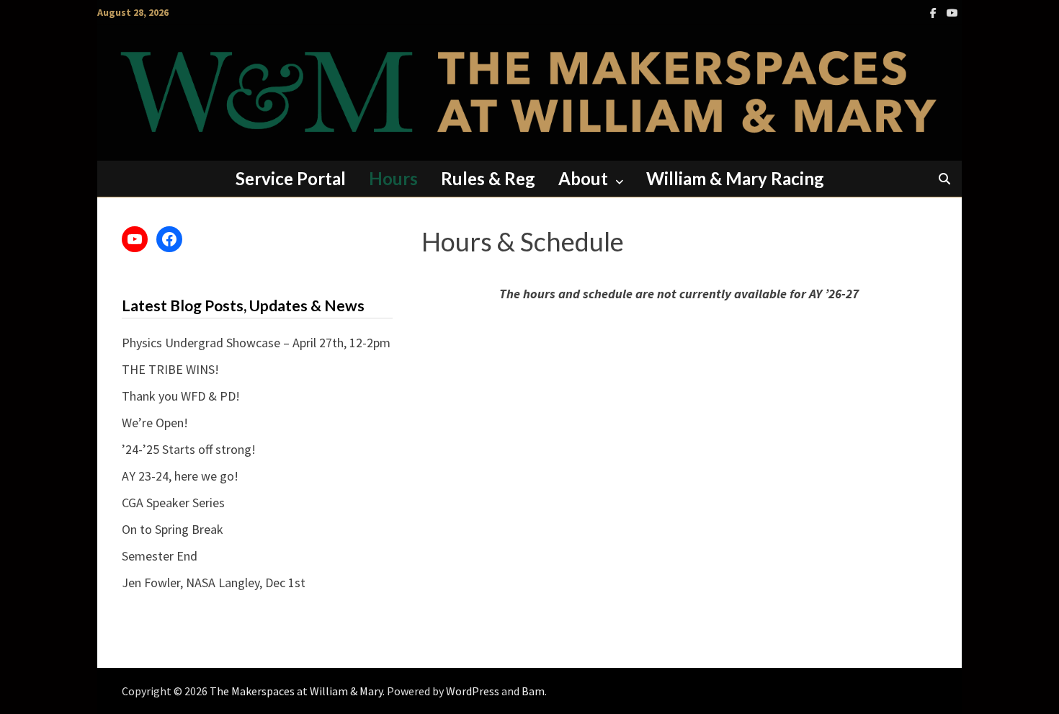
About (583, 178)
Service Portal (291, 178)
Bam (533, 691)
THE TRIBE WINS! (170, 369)
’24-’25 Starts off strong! (189, 449)
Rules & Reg (488, 178)
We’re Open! (155, 422)
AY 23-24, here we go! (180, 476)
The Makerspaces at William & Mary (296, 691)
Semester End (159, 556)
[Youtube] (952, 12)
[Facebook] (934, 12)
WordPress (472, 691)
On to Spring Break (172, 529)
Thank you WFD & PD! (181, 396)
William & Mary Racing (735, 178)
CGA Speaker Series (173, 502)
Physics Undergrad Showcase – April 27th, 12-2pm (256, 342)
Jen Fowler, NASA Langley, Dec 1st (213, 582)
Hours (393, 178)
